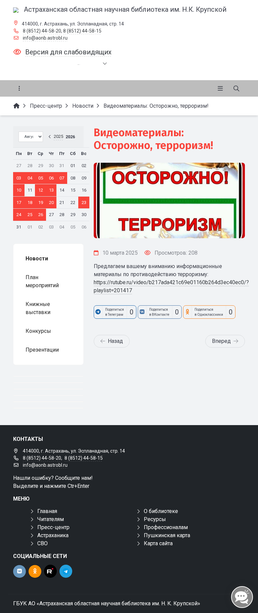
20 (51, 202)
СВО (42, 543)
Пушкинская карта (167, 535)
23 (84, 202)
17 (18, 202)
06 (51, 178)
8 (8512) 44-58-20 (42, 31)
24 (18, 214)
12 (40, 190)
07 (61, 178)
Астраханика (53, 535)
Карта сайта (158, 543)
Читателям (50, 519)
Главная (47, 511)
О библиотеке (161, 511)
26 (40, 214)
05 (40, 178)
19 (40, 202)
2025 (58, 136)
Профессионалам (166, 527)
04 (30, 178)
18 (30, 202)
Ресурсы (155, 519)
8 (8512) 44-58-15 (82, 31)
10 (18, 190)
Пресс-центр (53, 527)
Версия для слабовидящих (68, 52)
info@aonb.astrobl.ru (45, 38)
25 (30, 214)
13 (51, 190)
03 (18, 178)
